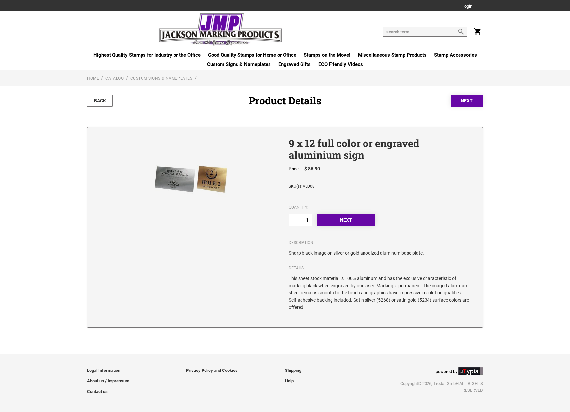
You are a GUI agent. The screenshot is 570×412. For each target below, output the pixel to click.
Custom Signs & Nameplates (239, 64)
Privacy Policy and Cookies (212, 370)
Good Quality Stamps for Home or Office (252, 55)
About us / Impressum (108, 380)
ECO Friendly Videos (340, 64)
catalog (114, 78)
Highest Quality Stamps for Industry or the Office (147, 55)
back (100, 100)
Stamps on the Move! (327, 55)
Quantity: (298, 207)
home (93, 78)
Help (289, 380)
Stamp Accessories (455, 55)
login (467, 6)
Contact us (97, 391)
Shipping (293, 370)
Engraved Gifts (294, 64)
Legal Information (103, 370)
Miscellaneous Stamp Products (392, 55)
